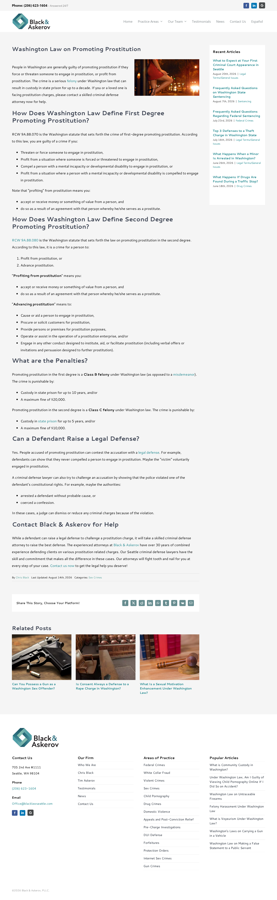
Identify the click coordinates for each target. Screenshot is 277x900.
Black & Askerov (126, 544)
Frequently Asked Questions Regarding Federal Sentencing (236, 113)
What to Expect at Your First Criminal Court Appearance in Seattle (236, 64)
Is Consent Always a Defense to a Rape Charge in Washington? (102, 686)
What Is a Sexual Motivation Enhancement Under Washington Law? (166, 688)
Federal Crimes (244, 120)
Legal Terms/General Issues (229, 76)
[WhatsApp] (158, 603)
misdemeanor (184, 374)
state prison (47, 420)
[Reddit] (142, 603)
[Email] (191, 603)
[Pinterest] (174, 603)
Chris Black (22, 577)
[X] (133, 603)
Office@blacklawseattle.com (32, 803)
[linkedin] (254, 5)
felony (72, 80)
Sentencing (244, 101)
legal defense (148, 452)
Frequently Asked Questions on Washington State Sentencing (235, 92)
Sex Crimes (95, 577)
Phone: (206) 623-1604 (29, 5)
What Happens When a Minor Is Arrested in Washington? (236, 156)
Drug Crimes (244, 186)
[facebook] (246, 5)
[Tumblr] (166, 603)
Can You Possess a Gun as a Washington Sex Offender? (34, 686)
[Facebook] (125, 603)
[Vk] (182, 603)
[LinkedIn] (150, 603)
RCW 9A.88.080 (25, 240)
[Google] (262, 5)
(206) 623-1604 (24, 788)
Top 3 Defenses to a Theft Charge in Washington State (235, 133)
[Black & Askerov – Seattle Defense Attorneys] (31, 14)
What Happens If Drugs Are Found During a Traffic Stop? (235, 179)
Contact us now (62, 565)
